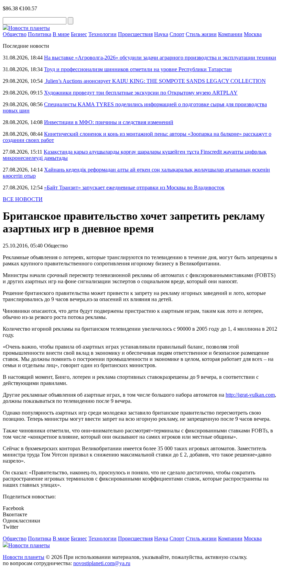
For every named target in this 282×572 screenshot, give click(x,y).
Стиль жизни (201, 34)
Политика (39, 34)
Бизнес (79, 34)
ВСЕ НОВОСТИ (23, 199)
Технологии (102, 34)
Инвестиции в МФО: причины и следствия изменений (108, 122)
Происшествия (135, 34)
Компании (230, 34)
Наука (161, 34)
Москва (253, 34)
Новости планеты (23, 557)
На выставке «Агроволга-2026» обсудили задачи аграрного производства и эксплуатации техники (160, 57)
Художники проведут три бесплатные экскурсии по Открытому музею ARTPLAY (141, 93)
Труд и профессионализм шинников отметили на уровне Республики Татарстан (138, 69)
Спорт (177, 34)
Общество (14, 34)
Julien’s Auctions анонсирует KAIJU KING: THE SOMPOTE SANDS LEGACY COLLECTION (155, 81)
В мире (61, 34)
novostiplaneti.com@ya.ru (101, 563)
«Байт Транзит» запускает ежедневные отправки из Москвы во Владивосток (134, 187)
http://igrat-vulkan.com (250, 395)
